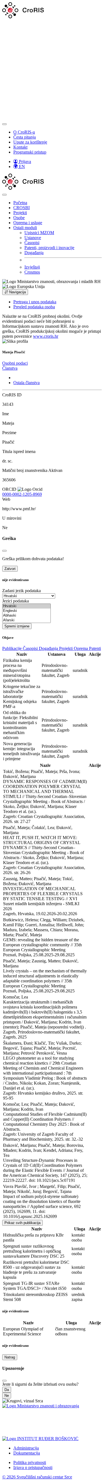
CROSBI (21, 207)
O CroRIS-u (24, 132)
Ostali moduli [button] (25, 227)
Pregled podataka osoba (34, 306)
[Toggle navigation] (4, 124)
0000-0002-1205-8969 (22, 494)
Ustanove (32, 237)
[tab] (15, 363)
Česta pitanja (24, 137)
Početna (20, 202)
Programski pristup (29, 152)
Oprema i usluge (27, 222)
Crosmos (32, 272)
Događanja (34, 252)
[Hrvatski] (26, 606)
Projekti (20, 212)
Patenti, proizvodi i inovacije (49, 247)
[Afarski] (26, 620)
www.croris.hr (45, 336)
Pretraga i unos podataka (34, 301)
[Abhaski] (26, 615)
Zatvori (10, 569)
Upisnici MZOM (39, 232)
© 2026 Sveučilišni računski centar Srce (37, 1477)
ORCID (9, 489)
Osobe (19, 217)
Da (6, 1390)
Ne (6, 1395)
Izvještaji (32, 267)
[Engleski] (26, 611)
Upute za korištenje (30, 142)
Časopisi (31, 242)
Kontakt (20, 147)
